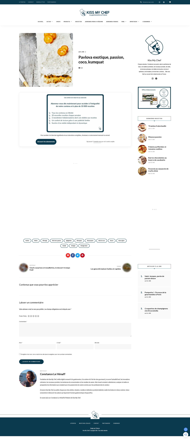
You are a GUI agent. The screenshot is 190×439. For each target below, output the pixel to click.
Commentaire (23, 321)
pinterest (164, 2)
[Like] (68, 255)
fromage (45, 240)
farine (36, 240)
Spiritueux (133, 22)
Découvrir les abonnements (46, 141)
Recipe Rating (22, 316)
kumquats (79, 240)
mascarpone (90, 240)
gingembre (69, 240)
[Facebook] (73, 255)
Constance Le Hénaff (52, 374)
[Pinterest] (82, 255)
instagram (159, 2)
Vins (122, 22)
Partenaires (52, 2)
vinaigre (73, 246)
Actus (49, 22)
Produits (67, 22)
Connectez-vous (97, 141)
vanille (64, 246)
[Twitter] (77, 255)
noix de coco (102, 240)
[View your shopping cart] (170, 2)
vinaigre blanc (84, 246)
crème (27, 240)
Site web (97, 342)
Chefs (58, 22)
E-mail (59, 342)
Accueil (40, 22)
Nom (20, 342)
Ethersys (98, 428)
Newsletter (41, 2)
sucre (112, 240)
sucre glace (121, 240)
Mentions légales (84, 423)
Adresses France (112, 22)
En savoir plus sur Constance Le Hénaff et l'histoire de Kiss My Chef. (60, 397)
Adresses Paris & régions (94, 22)
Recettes (78, 22)
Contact (31, 2)
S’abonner (146, 22)
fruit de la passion (57, 240)
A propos (22, 2)
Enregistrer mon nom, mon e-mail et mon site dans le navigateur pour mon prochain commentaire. (46, 354)
